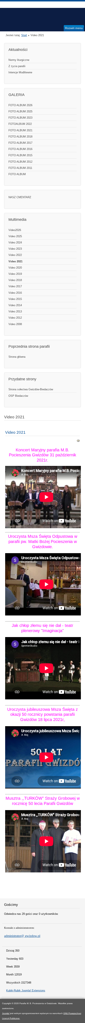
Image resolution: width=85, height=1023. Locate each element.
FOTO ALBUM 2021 (20, 130)
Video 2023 (15, 248)
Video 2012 (15, 317)
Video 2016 (15, 292)
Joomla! (5, 1013)
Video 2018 (15, 280)
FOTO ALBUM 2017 (20, 142)
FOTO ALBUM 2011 (20, 167)
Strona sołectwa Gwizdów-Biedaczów (30, 389)
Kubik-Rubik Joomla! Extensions (25, 990)
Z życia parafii (16, 66)
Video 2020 (15, 267)
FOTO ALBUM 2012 (20, 161)
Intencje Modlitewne (20, 72)
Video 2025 (15, 236)
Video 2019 (15, 273)
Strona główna (16, 356)
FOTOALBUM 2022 (20, 123)
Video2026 (14, 230)
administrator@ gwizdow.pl (22, 936)
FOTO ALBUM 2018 (20, 136)
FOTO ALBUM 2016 (20, 149)
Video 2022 (15, 255)
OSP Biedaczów (18, 395)
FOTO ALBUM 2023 (20, 117)
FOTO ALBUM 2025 (20, 111)
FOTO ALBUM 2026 (20, 105)
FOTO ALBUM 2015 (20, 155)
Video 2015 (15, 299)
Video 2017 (15, 286)
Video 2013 (15, 311)
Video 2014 (15, 305)
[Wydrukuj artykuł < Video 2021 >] (78, 441)
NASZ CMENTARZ (19, 197)
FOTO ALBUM (17, 174)
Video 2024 (15, 242)
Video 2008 (15, 324)
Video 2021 (15, 261)
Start (24, 35)
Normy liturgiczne (18, 59)
